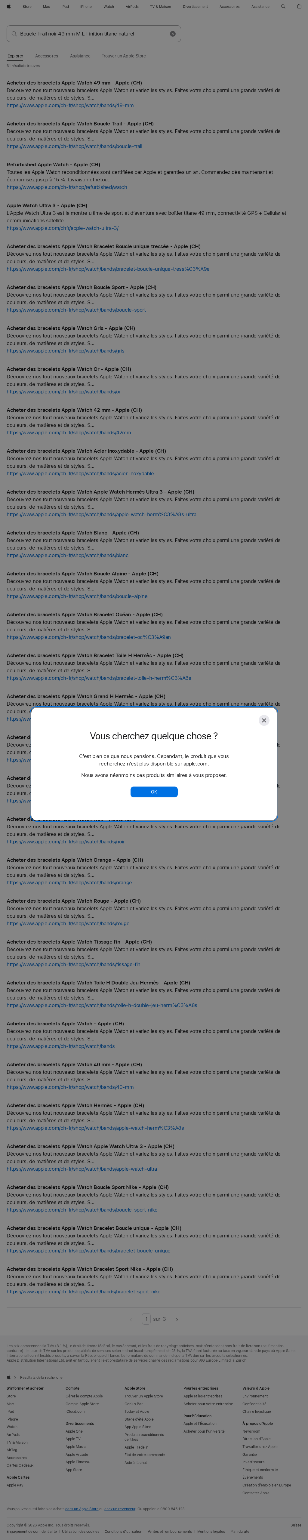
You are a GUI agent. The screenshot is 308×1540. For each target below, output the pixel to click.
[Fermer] (264, 720)
